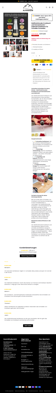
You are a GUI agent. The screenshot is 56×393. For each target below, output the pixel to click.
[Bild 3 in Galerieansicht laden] (19, 41)
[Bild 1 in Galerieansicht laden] (6, 41)
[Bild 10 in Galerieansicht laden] (12, 54)
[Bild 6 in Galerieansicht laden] (12, 48)
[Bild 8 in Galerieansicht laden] (25, 48)
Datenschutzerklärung (27, 364)
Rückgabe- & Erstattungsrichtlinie (26, 360)
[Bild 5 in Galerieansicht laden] (6, 48)
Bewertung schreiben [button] (28, 256)
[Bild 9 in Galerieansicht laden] (6, 54)
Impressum (24, 343)
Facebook (10, 356)
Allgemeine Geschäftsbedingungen (27, 367)
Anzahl (33, 53)
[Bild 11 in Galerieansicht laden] (19, 54)
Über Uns (23, 346)
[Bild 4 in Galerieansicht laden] (25, 41)
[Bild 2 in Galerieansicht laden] (12, 41)
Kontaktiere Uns (25, 349)
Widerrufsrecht (47, 390)
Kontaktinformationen (33, 390)
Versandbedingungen (27, 352)
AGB (26, 390)
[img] (8, 265)
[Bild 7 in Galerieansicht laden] (19, 48)
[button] (2, 7)
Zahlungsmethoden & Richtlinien (27, 356)
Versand (41, 390)
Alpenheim (11, 390)
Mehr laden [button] (28, 325)
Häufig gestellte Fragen (27, 371)
